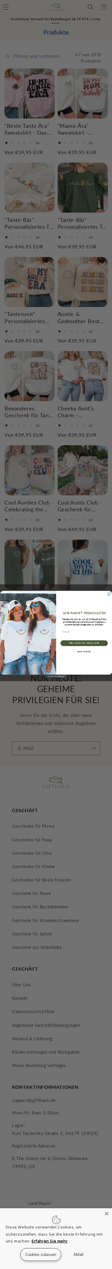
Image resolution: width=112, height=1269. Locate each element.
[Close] (107, 1214)
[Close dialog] (109, 594)
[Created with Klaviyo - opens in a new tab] (56, 676)
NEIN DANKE (84, 652)
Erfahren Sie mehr (49, 1241)
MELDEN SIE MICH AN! (84, 643)
